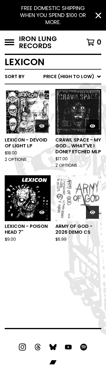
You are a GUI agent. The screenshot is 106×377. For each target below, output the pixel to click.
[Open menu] (9, 42)
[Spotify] (83, 347)
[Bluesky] (53, 347)
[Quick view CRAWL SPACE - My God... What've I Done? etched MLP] (92, 126)
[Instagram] (22, 347)
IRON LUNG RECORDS (38, 42)
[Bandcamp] (53, 362)
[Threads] (38, 347)
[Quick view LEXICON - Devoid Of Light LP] (41, 126)
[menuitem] (53, 77)
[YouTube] (68, 347)
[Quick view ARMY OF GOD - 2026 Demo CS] (92, 212)
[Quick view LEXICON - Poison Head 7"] (41, 212)
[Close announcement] (98, 15)
